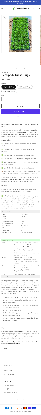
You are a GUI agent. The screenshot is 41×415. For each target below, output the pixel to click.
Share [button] (5, 348)
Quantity (3, 95)
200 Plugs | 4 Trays (9, 91)
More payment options (20, 116)
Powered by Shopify (26, 411)
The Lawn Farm (17, 411)
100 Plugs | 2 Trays (25, 87)
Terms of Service (9, 374)
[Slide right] (25, 69)
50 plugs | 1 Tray (8, 87)
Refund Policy (8, 370)
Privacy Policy (8, 366)
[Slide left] (16, 69)
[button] (2, 8)
